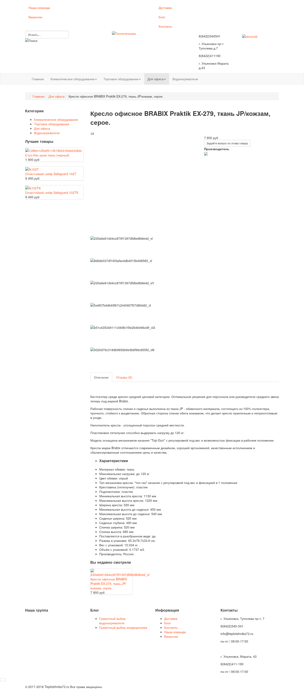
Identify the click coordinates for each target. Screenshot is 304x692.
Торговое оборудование (121, 79)
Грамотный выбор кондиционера (123, 627)
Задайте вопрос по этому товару (227, 143)
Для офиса (156, 79)
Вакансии (35, 17)
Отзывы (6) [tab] (124, 377)
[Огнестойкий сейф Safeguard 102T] (32, 169)
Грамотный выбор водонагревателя (112, 620)
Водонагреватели (185, 79)
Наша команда (39, 7)
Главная (38, 79)
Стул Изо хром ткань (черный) (47, 155)
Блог (162, 17)
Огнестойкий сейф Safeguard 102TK (51, 192)
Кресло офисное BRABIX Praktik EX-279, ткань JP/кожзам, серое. (109, 583)
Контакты (165, 26)
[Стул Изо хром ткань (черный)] (53, 150)
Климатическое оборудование (73, 79)
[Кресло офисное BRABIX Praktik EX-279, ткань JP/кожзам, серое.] (120, 572)
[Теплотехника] (124, 33)
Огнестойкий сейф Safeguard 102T (50, 174)
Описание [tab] (101, 377)
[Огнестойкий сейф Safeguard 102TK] (33, 187)
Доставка (165, 7)
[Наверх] (3, 679)
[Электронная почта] (92, 133)
